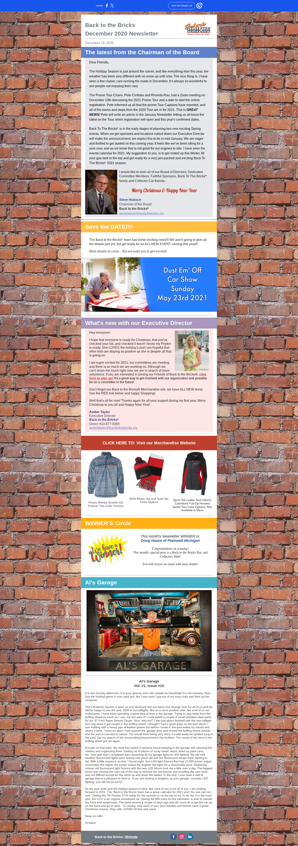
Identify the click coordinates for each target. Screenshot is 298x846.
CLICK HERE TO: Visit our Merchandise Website (149, 443)
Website (131, 837)
